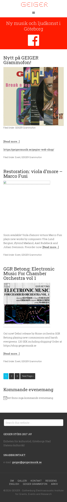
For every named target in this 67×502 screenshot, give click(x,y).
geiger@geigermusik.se (27, 462)
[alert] (33, 398)
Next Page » (27, 376)
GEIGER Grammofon (25, 128)
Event (17, 157)
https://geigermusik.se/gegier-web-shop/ (28, 149)
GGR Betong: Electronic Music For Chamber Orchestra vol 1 (29, 273)
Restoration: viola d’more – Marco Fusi (32, 173)
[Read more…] (11, 141)
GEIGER (33, 4)
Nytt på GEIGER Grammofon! (20, 60)
